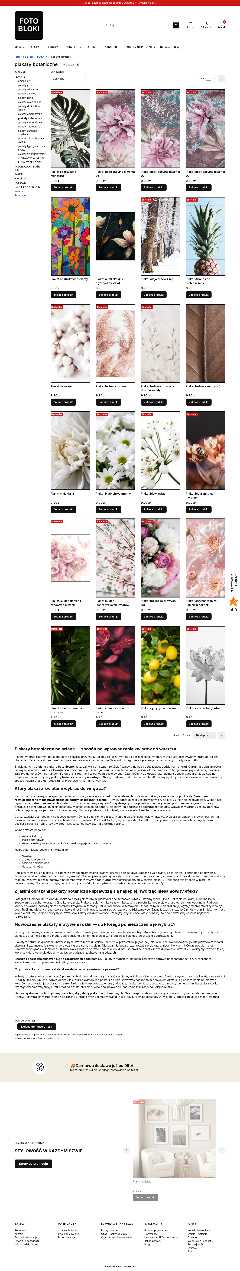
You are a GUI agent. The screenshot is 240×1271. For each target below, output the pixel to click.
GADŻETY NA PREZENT (28, 186)
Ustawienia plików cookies (160, 1237)
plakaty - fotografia (29, 126)
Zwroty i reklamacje (26, 1237)
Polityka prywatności (156, 1230)
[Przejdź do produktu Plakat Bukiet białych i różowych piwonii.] (70, 557)
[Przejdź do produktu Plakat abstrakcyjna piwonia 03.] (205, 128)
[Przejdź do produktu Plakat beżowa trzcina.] (115, 343)
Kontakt (19, 1233)
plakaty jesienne (27, 85)
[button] (176, 25)
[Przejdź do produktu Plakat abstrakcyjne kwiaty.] (70, 236)
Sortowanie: (57, 71)
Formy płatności (110, 1230)
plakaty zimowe (27, 93)
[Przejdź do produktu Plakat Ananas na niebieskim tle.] (205, 236)
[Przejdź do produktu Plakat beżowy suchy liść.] (205, 343)
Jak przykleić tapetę (26, 1244)
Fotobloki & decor (24, 56)
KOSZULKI (20, 182)
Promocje (20, 195)
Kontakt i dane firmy (199, 1230)
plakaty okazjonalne (29, 101)
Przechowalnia (66, 1237)
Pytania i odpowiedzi (27, 1240)
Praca (191, 1251)
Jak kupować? (152, 1240)
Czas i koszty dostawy (114, 1233)
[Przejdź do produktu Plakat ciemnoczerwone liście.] (115, 665)
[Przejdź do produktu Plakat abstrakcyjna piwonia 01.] (115, 128)
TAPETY (19, 174)
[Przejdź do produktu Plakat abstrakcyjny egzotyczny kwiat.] (115, 236)
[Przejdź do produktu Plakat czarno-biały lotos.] (205, 665)
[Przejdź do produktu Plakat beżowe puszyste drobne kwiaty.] (160, 343)
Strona (201, 78)
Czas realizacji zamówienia (116, 1237)
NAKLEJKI (20, 178)
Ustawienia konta (67, 1230)
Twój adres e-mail (25, 1020)
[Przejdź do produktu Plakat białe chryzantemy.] (115, 450)
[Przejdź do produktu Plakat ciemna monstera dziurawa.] (70, 665)
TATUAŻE (20, 72)
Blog (147, 1244)
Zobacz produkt (63, 187)
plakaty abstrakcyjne (30, 113)
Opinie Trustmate (197, 1233)
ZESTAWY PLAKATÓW (31, 158)
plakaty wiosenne (28, 89)
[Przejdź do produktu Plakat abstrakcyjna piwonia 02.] (160, 128)
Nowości (20, 191)
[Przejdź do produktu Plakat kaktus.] (174, 1138)
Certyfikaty (150, 1233)
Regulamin (21, 1230)
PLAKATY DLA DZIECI (30, 162)
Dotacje (192, 1237)
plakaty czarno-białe (30, 122)
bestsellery (24, 80)
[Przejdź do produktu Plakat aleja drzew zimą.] (160, 236)
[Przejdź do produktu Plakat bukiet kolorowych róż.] (160, 557)
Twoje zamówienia (68, 1233)
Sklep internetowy (119, 1266)
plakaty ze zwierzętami (31, 153)
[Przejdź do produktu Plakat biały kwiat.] (160, 450)
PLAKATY (42, 56)
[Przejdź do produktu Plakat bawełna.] (70, 343)
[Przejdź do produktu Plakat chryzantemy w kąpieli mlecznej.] (205, 557)
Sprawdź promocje (33, 1163)
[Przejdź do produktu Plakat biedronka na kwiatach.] (205, 450)
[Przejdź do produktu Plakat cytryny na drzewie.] (160, 665)
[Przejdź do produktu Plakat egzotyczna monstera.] (70, 128)
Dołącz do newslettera (36, 1026)
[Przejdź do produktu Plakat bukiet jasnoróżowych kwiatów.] (115, 557)
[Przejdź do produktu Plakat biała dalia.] (70, 450)
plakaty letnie (26, 97)
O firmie (192, 1247)
